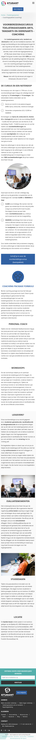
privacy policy (23, 736)
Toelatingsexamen (13, 15)
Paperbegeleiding (7, 707)
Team (4, 716)
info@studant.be (8, 726)
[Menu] (33, 2)
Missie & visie (24, 714)
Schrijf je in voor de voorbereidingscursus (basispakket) (18, 259)
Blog (18, 716)
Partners (25, 716)
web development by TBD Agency (18, 738)
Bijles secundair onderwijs (9, 703)
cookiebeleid (30, 736)
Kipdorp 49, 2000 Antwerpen (9, 724)
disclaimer (16, 736)
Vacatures (11, 716)
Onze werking (13, 714)
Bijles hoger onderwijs (26, 703)
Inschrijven (18, 9)
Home (3, 15)
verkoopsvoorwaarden (7, 736)
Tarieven (3, 714)
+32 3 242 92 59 (26, 724)
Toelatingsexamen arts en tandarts (12, 705)
